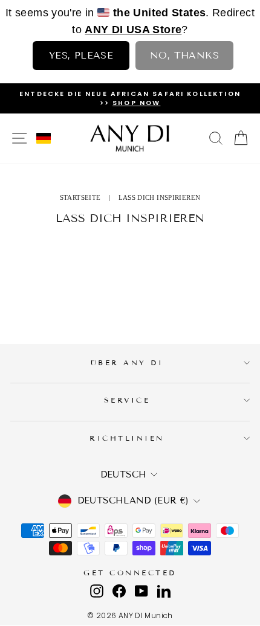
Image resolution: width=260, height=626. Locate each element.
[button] (43, 138)
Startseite (80, 197)
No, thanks (184, 55)
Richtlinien (126, 437)
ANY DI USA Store (133, 30)
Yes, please (81, 55)
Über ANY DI (127, 362)
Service (127, 399)
